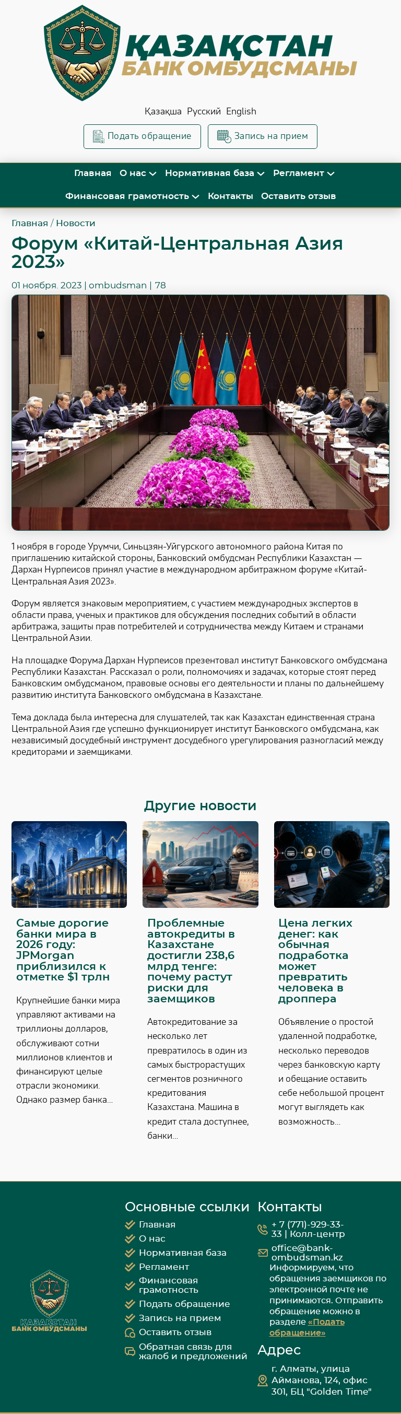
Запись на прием (271, 136)
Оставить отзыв (298, 196)
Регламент (298, 173)
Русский (204, 111)
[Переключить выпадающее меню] (152, 173)
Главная (93, 173)
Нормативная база (209, 173)
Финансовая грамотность (127, 196)
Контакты (230, 196)
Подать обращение (150, 136)
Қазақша (163, 111)
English (241, 111)
